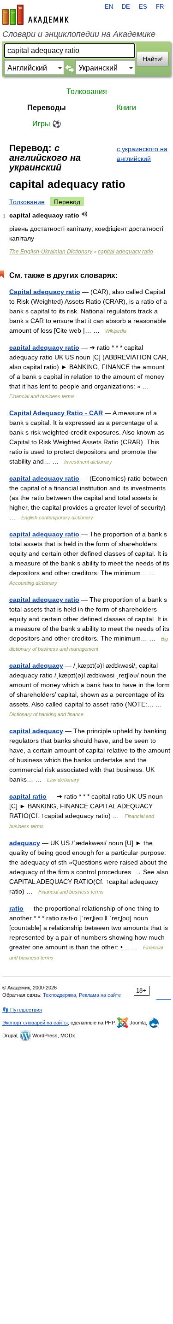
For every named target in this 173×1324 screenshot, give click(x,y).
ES (143, 7)
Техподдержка (59, 995)
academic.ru (35, 15)
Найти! (153, 59)
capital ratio (28, 796)
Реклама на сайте (100, 995)
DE (126, 7)
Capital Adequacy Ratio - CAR (56, 413)
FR (160, 7)
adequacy (24, 843)
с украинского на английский (142, 153)
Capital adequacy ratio (44, 291)
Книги (126, 108)
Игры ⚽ (46, 124)
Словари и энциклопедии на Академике (78, 34)
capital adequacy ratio (125, 251)
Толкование (27, 202)
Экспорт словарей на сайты (35, 1022)
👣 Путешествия (22, 1009)
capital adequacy (36, 665)
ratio (16, 908)
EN (109, 7)
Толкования (86, 91)
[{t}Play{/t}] (84, 214)
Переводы (46, 108)
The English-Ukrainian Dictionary (50, 251)
